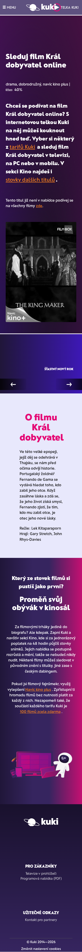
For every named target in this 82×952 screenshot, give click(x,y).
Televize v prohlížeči (41, 873)
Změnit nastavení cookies (41, 949)
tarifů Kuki (22, 146)
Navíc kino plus (38, 689)
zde (39, 205)
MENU (11, 7)
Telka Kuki (70, 7)
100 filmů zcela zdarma (40, 711)
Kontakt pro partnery (41, 920)
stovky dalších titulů (30, 179)
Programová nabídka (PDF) (41, 878)
